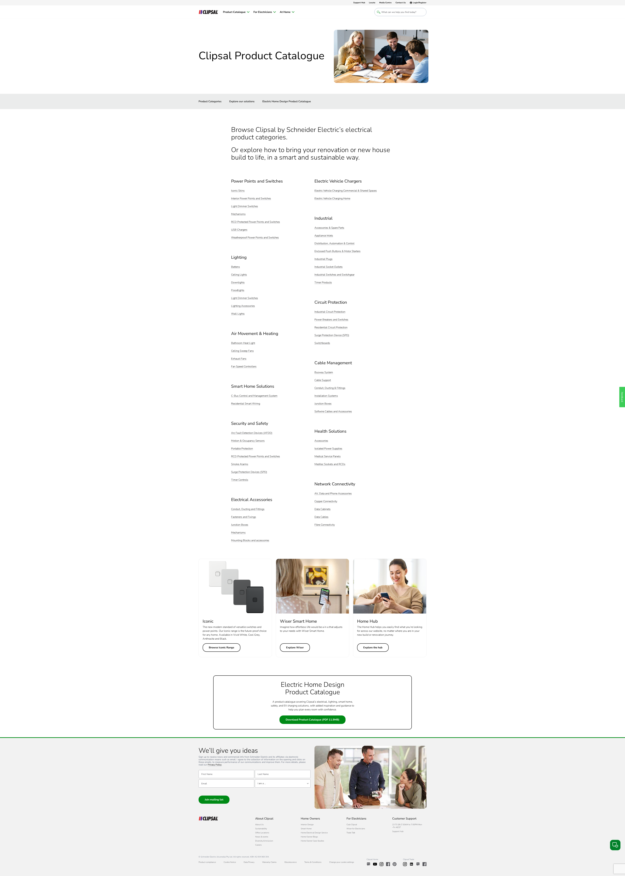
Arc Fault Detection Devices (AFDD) (251, 433)
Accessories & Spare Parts (329, 227)
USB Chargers (239, 229)
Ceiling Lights (239, 274)
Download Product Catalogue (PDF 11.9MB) (312, 719)
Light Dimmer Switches (244, 206)
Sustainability (261, 828)
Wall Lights (238, 313)
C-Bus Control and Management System (254, 396)
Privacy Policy (215, 765)
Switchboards (322, 343)
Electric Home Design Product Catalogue (286, 101)
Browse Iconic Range (221, 647)
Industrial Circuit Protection (329, 312)
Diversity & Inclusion (264, 841)
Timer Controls (239, 480)
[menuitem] (236, 12)
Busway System (323, 372)
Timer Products (323, 282)
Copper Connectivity (325, 501)
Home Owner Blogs (309, 836)
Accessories (321, 440)
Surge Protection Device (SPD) (331, 335)
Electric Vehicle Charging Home (332, 198)
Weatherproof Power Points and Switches (255, 237)
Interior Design (307, 824)
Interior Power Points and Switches (251, 198)
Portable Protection (242, 448)
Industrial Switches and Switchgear (334, 274)
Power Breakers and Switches (331, 319)
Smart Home (306, 828)
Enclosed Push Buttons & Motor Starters (337, 251)
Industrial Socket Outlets (328, 267)
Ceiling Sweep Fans (242, 351)
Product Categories (210, 101)
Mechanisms (238, 214)
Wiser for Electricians (356, 828)
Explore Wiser (295, 647)
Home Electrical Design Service (314, 832)
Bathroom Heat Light (243, 343)
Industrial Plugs (323, 259)
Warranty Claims (269, 862)
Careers (258, 845)
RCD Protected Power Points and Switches (255, 222)
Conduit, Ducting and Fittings (247, 509)
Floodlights (237, 290)
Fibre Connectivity (324, 524)
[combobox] (283, 783)
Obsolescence (290, 862)
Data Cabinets (322, 509)
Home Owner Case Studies (312, 841)
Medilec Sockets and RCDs (329, 464)
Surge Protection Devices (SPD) (249, 472)
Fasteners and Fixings (243, 517)
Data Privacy (249, 862)
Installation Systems (326, 396)
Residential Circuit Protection (330, 327)
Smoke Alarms (239, 464)
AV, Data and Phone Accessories (333, 493)
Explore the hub (372, 647)
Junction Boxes (239, 524)
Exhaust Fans (238, 358)
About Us (259, 824)
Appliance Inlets (323, 235)
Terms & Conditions (312, 862)
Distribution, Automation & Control (334, 243)
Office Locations (262, 832)
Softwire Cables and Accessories (333, 411)
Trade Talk (351, 832)
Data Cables (321, 517)
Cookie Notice (230, 862)
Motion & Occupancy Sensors (248, 440)
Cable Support (322, 380)
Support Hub (397, 831)
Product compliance (207, 862)
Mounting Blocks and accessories (250, 540)
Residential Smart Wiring (245, 403)
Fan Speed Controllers (244, 366)
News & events (261, 836)
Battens (235, 267)
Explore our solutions (242, 101)
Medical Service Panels (327, 456)
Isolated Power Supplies (328, 448)
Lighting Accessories (243, 306)
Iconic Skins (238, 190)
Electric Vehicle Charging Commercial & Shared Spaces (345, 190)
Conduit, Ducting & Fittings (329, 388)
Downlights (238, 282)
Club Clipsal (352, 824)
